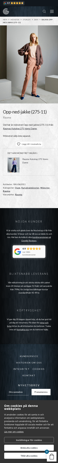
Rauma (6, 191)
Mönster (15, 19)
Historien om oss (29, 362)
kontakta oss (23, 329)
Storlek (27, 19)
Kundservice (29, 356)
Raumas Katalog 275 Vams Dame (20, 128)
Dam (36, 19)
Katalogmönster (30, 187)
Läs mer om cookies (14, 431)
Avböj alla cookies (29, 448)
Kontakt (29, 375)
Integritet (21, 369)
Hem (5, 19)
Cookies (39, 369)
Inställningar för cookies (29, 440)
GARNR (6, 11)
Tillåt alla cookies (29, 456)
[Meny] (52, 11)
